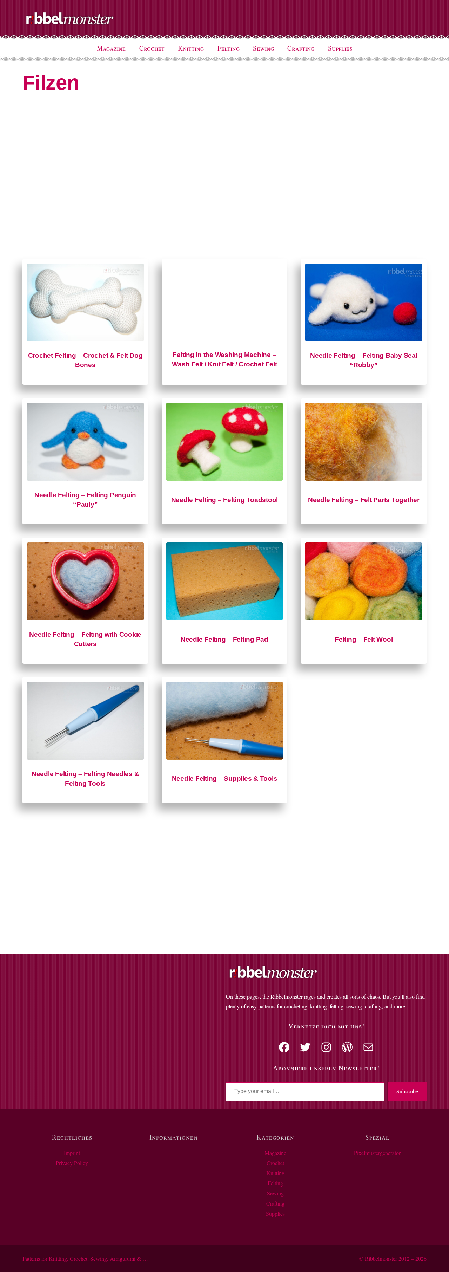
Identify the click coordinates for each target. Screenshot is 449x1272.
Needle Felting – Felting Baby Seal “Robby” (363, 360)
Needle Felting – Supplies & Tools (224, 778)
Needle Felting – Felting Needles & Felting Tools (85, 778)
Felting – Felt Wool (364, 639)
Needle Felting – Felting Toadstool (224, 500)
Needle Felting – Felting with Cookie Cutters (85, 639)
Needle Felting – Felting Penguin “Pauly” (85, 499)
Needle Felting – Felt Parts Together (364, 500)
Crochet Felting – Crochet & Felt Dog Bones (85, 360)
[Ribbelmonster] (69, 23)
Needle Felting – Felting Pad (224, 639)
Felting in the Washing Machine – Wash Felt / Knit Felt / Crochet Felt (224, 359)
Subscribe (407, 1091)
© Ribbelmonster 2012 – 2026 (393, 1258)
